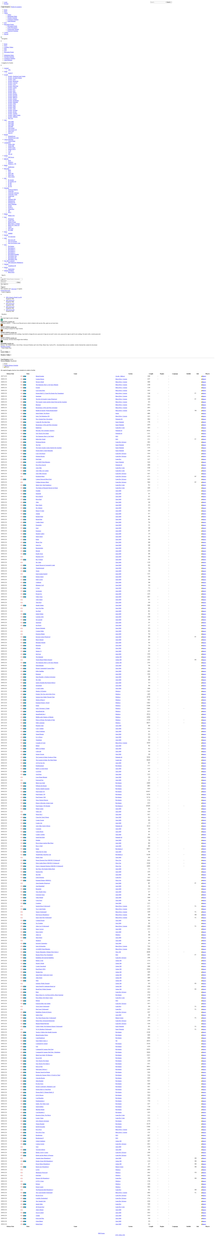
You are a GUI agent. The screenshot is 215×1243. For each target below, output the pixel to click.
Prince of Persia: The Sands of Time (45, 720)
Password (4, 280)
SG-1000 (10, 230)
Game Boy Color (12, 194)
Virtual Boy (11, 209)
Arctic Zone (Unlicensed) (42, 1006)
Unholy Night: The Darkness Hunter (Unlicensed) (49, 1026)
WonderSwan (11, 136)
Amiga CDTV (12, 149)
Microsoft (6, 168)
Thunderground (40, 568)
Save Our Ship (40, 608)
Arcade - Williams (13, 116)
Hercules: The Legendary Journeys (45, 430)
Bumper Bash (39, 516)
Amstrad (6, 68)
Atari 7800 (11, 125)
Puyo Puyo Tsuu (40, 1132)
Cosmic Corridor (40, 834)
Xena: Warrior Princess (42, 800)
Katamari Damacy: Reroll (42, 702)
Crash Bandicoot (40, 1038)
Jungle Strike (39, 1204)
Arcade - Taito (12, 108)
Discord (6, 34)
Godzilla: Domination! (42, 1198)
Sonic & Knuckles (41, 946)
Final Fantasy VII (40, 794)
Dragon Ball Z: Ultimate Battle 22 (45, 1092)
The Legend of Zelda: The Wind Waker (46, 760)
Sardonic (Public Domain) (43, 983)
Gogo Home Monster (41, 777)
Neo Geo (10, 118)
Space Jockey (39, 932)
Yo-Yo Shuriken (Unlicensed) (43, 1029)
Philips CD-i (11, 215)
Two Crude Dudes (41, 909)
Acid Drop (38, 774)
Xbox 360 (10, 173)
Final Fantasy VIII (41, 797)
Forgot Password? (5, 290)
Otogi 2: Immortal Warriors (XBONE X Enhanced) (49, 866)
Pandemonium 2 (40, 1101)
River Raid (39, 499)
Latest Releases (11, 21)
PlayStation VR (12, 257)
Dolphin (38, 840)
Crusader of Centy (41, 743)
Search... (169, 2)
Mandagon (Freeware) (42, 1172)
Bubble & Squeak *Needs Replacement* (47, 410)
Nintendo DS (11, 202)
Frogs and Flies (40, 1218)
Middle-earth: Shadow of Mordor (44, 717)
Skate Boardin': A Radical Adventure (45, 677)
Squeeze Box (39, 871)
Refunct (38, 1184)
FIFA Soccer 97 (10, 300)
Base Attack (39, 505)
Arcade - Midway (12, 97)
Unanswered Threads (13, 29)
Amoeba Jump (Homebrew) (43, 1158)
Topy (37, 1146)
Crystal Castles (40, 688)
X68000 (10, 233)
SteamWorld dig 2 (40, 714)
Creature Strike (40, 631)
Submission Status (12, 16)
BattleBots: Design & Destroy (44, 1012)
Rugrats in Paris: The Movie (43, 1115)
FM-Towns (11, 157)
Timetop (6, 264)
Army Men (39, 468)
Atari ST (10, 133)
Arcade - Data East (13, 86)
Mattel (5, 165)
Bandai (6, 134)
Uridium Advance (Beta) (42, 482)
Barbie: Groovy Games (42, 1152)
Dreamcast (11, 219)
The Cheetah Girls (41, 1201)
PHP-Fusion (101, 1233)
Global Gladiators (40, 1141)
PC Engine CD (12, 181)
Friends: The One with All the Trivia (45, 694)
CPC (9, 70)
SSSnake (38, 648)
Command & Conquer (42, 1043)
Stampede (38, 493)
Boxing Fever (39, 1195)
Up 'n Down (39, 737)
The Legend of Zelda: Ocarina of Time (46, 757)
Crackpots (38, 829)
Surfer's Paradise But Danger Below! (45, 682)
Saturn (10, 227)
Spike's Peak (39, 1015)
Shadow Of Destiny (41, 691)
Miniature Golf (40, 585)
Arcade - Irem (11, 91)
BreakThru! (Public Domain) (43, 989)
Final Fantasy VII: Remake (43, 806)
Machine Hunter (40, 1109)
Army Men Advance (41, 473)
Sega (5, 217)
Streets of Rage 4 (40, 700)
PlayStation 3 (11, 249)
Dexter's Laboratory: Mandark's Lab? (46, 1086)
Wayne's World (40, 382)
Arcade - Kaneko (12, 94)
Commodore (7, 142)
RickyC (204, 376)
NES (9, 198)
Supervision (11, 269)
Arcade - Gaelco (12, 87)
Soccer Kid (39, 1058)
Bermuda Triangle (40, 642)
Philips (6, 214)
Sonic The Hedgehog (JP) (43, 416)
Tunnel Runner (40, 734)
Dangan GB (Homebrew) (42, 1178)
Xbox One (11, 175)
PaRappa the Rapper (41, 786)
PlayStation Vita (12, 256)
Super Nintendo (12, 204)
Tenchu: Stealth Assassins (42, 788)
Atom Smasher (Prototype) (43, 883)
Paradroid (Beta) (40, 476)
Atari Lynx (11, 131)
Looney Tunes (39, 1118)
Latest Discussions (12, 27)
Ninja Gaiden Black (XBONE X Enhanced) (47, 863)
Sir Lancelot (39, 619)
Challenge (38, 582)
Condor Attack (40, 522)
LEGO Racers (39, 1095)
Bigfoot (38, 1000)
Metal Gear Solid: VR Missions (44, 1055)
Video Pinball (39, 897)
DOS (9, 160)
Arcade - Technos (12, 110)
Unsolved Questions (12, 31)
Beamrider (38, 889)
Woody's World (40, 963)
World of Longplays (16, 7)
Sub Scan (38, 654)
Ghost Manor (39, 1221)
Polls (5, 49)
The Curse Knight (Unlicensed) (44, 1192)
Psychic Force (39, 1083)
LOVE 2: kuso (40, 1181)
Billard (37, 745)
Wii (9, 210)
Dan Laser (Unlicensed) (42, 1009)
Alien (37, 502)
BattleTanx (39, 427)
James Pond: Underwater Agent (44, 975)
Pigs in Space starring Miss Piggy (44, 843)
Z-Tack (38, 588)
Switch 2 (10, 207)
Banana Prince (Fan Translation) (44, 955)
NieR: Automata (40, 723)
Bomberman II (40, 1138)
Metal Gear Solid (40, 783)
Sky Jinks (38, 680)
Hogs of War (39, 1066)
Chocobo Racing (40, 1078)
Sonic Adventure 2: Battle (42, 708)
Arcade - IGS (11, 89)
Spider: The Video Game (42, 1104)
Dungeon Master (40, 634)
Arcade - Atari (12, 79)
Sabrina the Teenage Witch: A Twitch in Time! (48, 1075)
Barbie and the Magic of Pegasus (44, 1155)
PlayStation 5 (11, 253)
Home (5, 10)
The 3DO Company (9, 261)
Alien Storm (39, 977)
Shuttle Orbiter (40, 605)
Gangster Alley (40, 617)
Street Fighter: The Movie (42, 413)
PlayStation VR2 (12, 259)
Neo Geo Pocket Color (14, 243)
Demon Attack (40, 576)
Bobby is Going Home (42, 768)
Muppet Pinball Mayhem (42, 1023)
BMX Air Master (40, 748)
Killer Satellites (40, 671)
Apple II (10, 73)
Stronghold (39, 685)
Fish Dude (38, 459)
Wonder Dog (39, 972)
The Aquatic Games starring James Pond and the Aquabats (51, 402)
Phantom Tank (40, 725)
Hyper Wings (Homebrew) (43, 1164)
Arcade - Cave (12, 84)
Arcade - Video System (14, 115)
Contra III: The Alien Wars (43, 422)
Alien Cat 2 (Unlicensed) (42, 926)
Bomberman (39, 1135)
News (5, 11)
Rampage (38, 674)
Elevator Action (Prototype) (43, 637)
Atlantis (38, 513)
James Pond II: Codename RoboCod (45, 986)
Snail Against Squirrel (41, 574)
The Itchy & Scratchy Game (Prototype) (46, 399)
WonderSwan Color (13, 138)
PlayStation (11, 246)
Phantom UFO (40, 556)
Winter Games (39, 808)
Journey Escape (40, 754)
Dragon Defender (40, 628)
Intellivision (11, 167)
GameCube (11, 196)
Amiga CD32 (11, 147)
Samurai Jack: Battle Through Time (45, 697)
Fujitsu (6, 155)
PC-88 (10, 183)
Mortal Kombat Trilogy (42, 1035)
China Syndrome (40, 731)
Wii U (9, 212)
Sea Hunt (38, 611)
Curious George (40, 1144)
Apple (5, 71)
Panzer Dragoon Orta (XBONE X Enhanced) (48, 860)
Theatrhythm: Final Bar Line (43, 854)
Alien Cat (38, 934)
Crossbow (38, 903)
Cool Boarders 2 (40, 1112)
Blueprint (38, 645)
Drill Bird (38, 1175)
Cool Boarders (40, 1098)
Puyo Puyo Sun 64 (41, 465)
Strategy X (38, 651)
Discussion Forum (9, 24)
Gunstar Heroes (40, 379)
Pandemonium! (40, 765)
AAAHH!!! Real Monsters (43, 462)
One (37, 1046)
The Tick (38, 445)
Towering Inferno (40, 1149)
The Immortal (39, 657)
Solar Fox (38, 545)
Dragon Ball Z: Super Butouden (44, 450)
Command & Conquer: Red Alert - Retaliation (48, 1052)
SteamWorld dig (40, 711)
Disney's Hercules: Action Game (44, 803)
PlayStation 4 (11, 251)
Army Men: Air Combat (42, 470)
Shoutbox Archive (5, 346)
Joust (37, 528)
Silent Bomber (39, 1081)
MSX (9, 170)
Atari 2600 (11, 121)
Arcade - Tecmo (12, 112)
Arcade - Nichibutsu (13, 100)
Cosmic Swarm (40, 820)
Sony (5, 244)
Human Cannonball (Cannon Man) (45, 668)
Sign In (3, 287)
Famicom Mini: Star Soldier (43, 1003)
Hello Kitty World (40, 439)
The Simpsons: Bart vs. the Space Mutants (47, 384)
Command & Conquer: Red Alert (44, 1049)
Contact (6, 32)
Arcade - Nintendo (13, 102)
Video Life (38, 811)
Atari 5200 (11, 123)
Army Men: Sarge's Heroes (43, 826)
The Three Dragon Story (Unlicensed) (46, 1018)
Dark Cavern (39, 579)
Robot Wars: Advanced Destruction (45, 1020)
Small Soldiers (39, 1106)
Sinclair (6, 235)
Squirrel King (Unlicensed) (43, 906)
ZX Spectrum (11, 236)
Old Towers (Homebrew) (42, 914)
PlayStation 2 (11, 248)
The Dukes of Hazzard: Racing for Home (47, 488)
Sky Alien (38, 562)
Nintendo (6, 188)
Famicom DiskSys (13, 189)
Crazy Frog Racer (40, 453)
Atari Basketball (40, 886)
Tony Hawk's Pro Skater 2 (43, 1063)
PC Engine (11, 180)
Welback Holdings (9, 270)
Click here (14, 289)
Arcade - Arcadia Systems (15, 78)
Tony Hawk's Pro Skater (42, 433)
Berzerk (38, 551)
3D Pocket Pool (40, 1207)
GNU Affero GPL (120, 1235)
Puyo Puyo (39, 1129)
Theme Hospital (40, 1124)
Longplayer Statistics (12, 19)
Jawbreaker (39, 591)
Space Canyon (40, 929)
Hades (37, 705)
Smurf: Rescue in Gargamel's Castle (45, 565)
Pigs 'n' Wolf (39, 846)
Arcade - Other (12, 104)
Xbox (9, 172)
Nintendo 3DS (12, 199)
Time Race (38, 602)
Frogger (38, 387)
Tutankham (39, 740)
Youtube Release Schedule (11, 365)
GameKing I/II (12, 266)
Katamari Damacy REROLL (43, 880)
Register (6, 4)
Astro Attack (39, 599)
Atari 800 (10, 126)
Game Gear (11, 220)
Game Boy (11, 191)
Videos (6, 13)
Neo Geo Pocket (12, 241)
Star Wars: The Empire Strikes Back (45, 869)
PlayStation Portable (13, 254)
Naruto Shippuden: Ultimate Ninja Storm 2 (47, 952)
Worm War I (39, 814)
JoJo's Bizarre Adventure (42, 1121)
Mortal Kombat (40, 376)
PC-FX (10, 186)
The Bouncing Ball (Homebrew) (44, 1189)
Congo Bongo (39, 831)
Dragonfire (39, 525)
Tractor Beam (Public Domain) (44, 659)
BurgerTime (39, 519)
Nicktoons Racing (40, 442)
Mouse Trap (39, 542)
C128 (9, 150)
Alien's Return (39, 1209)
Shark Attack (39, 536)
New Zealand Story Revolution (44, 419)
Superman (38, 396)
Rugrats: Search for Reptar (43, 1072)
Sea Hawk (38, 625)
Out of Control (40, 1212)
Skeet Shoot (39, 937)
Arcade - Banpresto (13, 81)
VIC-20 (10, 154)
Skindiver (38, 940)
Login (5, 2)
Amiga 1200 (11, 144)
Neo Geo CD (11, 240)
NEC (5, 178)
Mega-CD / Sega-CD (13, 225)
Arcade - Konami (12, 95)
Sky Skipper (39, 508)
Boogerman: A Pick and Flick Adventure (46, 407)
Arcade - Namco (12, 99)
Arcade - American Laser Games (16, 76)
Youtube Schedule (12, 18)
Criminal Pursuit (40, 920)
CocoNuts (38, 771)
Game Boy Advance (13, 193)
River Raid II (39, 496)
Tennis (37, 571)
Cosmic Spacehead (41, 966)
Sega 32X (10, 228)
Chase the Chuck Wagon (42, 817)
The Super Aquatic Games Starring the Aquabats (49, 448)
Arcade (6, 74)
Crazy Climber (40, 728)
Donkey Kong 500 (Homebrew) (44, 1161)
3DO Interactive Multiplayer (15, 262)
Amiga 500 (11, 146)
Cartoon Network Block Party (44, 479)
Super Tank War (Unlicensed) (44, 917)
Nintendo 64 (11, 201)
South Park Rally (40, 837)
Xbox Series (11, 176)
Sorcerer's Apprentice (41, 943)
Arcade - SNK (12, 107)
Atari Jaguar (11, 128)
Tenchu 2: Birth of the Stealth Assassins (46, 1032)
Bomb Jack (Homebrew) (42, 1167)
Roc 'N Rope (39, 559)
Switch (10, 206)
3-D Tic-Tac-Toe (40, 763)
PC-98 (10, 185)
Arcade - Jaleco (12, 92)
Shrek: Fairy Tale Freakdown (43, 485)
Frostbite (38, 490)
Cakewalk (38, 751)
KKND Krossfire (40, 1126)
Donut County (39, 1187)
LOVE (37, 1169)
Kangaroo (38, 531)
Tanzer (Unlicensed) (41, 912)
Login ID (4, 279)
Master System (12, 222)
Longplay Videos (8, 47)
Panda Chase (39, 857)
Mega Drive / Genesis (14, 223)
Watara (6, 267)
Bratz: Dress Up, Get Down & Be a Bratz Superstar (49, 995)
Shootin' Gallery (40, 533)
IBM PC (6, 159)
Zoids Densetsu (40, 877)
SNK (5, 238)
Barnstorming (39, 548)
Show (18, 282)
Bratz (37, 992)
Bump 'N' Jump (40, 511)
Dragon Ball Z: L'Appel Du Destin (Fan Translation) (50, 393)
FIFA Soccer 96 (10, 310)
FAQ (5, 23)
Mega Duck (11, 272)
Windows (10, 162)
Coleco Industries (8, 139)
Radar (37, 539)
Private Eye (39, 594)
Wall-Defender (40, 665)
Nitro (37, 980)
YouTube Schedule (9, 57)
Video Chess (39, 596)
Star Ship (38, 874)
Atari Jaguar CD (12, 129)
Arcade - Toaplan (12, 113)
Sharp (5, 232)
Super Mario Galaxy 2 (42, 1040)
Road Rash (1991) (41, 969)
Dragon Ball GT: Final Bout (43, 1089)
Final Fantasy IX (40, 791)
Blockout (38, 405)
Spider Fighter (39, 614)
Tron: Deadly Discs (41, 892)
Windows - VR (12, 163)
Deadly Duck (39, 554)
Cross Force (39, 900)
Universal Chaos (40, 894)
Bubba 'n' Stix (39, 960)
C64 (9, 152)
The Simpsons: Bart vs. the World (45, 436)
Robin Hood (39, 1224)
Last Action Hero (40, 390)
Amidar (38, 1215)
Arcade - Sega (12, 105)
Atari (5, 120)
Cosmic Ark (39, 823)
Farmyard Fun (39, 780)
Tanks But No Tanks (41, 851)
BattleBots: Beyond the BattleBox (45, 957)
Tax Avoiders (39, 923)
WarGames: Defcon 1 (41, 1069)
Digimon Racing (40, 456)
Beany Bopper (40, 639)
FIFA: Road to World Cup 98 (14, 297)
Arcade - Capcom (12, 82)
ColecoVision (11, 141)
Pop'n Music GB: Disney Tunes (44, 998)
